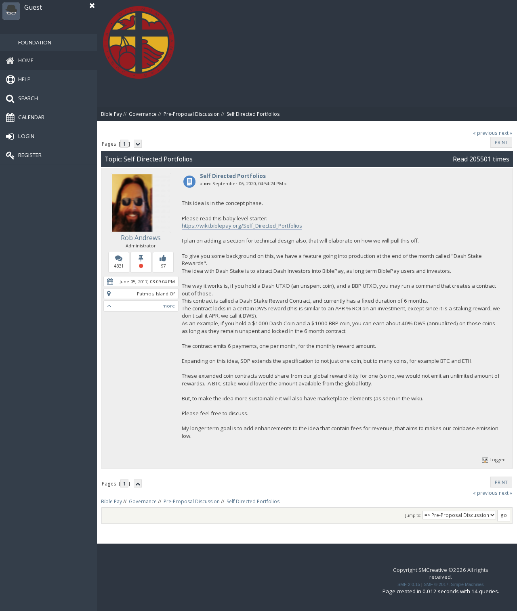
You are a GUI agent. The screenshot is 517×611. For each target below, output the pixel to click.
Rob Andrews (141, 237)
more (168, 306)
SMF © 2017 (436, 584)
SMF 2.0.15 (408, 584)
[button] (92, 5)
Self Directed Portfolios (233, 176)
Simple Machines (467, 584)
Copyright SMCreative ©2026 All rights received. (440, 573)
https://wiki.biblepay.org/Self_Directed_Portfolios (242, 225)
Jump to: (413, 515)
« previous (485, 133)
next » (505, 133)
